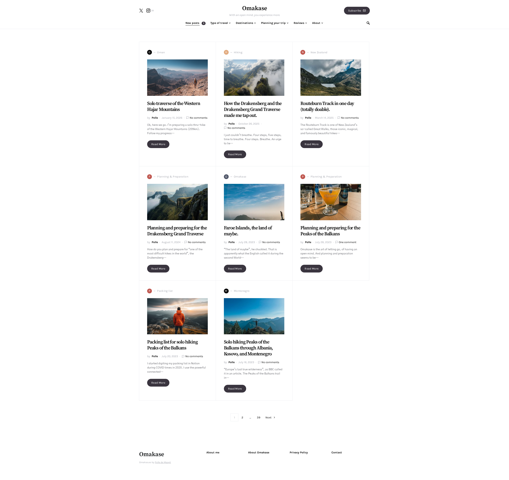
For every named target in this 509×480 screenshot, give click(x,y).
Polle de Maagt (163, 462)
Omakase (254, 8)
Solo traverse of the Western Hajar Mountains (173, 106)
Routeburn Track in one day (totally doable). (327, 106)
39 (258, 417)
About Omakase (258, 452)
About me (212, 452)
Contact (336, 452)
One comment (347, 242)
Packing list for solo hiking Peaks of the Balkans (172, 345)
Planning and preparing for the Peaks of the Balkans (330, 231)
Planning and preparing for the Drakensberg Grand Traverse (177, 231)
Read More (158, 144)
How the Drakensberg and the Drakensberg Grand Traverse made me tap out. (253, 109)
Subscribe (354, 10)
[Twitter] (141, 11)
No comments (198, 117)
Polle (155, 117)
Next (268, 417)
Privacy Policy (299, 452)
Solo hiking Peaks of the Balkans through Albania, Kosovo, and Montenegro (248, 348)
